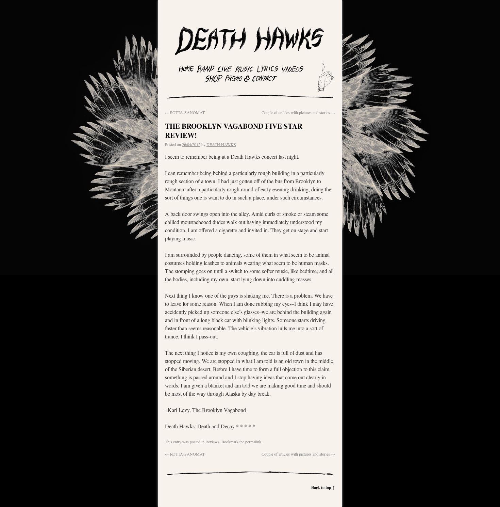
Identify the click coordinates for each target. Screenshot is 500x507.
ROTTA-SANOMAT (185, 112)
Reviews (212, 441)
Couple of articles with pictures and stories (298, 112)
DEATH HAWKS (221, 144)
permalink (253, 441)
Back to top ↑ (323, 487)
